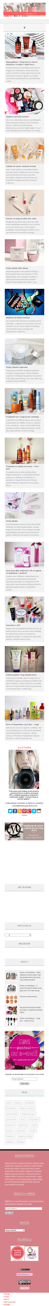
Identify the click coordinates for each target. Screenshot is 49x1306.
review (32, 1131)
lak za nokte (12, 1114)
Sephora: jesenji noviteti (17, 117)
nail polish (11, 1119)
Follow (24, 815)
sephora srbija (25, 1136)
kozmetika (11, 1108)
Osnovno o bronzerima (28, 997)
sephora (10, 1136)
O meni (6, 1296)
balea (18, 1103)
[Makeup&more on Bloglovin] (24, 1276)
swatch (10, 1142)
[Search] (43, 21)
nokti (34, 1125)
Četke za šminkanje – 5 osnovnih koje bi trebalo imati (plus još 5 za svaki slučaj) (31, 988)
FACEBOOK (24, 944)
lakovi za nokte (27, 1108)
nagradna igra (28, 1114)
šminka (20, 1142)
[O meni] (24, 800)
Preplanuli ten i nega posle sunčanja (22, 417)
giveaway (29, 1103)
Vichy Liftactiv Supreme (17, 367)
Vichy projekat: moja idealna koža (21, 675)
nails (23, 1119)
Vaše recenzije (9, 1302)
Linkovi (6, 1299)
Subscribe (9, 1213)
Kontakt (6, 1304)
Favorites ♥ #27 (13, 625)
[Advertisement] (27, 862)
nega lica (11, 1125)
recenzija (21, 1131)
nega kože (34, 1119)
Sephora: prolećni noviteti (18, 318)
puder (9, 1131)
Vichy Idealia (12, 521)
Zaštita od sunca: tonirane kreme (21, 166)
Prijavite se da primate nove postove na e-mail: (24, 1074)
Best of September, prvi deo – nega (22, 724)
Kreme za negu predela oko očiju (21, 219)
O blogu (6, 1294)
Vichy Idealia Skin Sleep (17, 268)
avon (9, 1103)
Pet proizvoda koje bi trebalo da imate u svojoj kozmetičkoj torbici (31, 1010)
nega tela (23, 1125)
